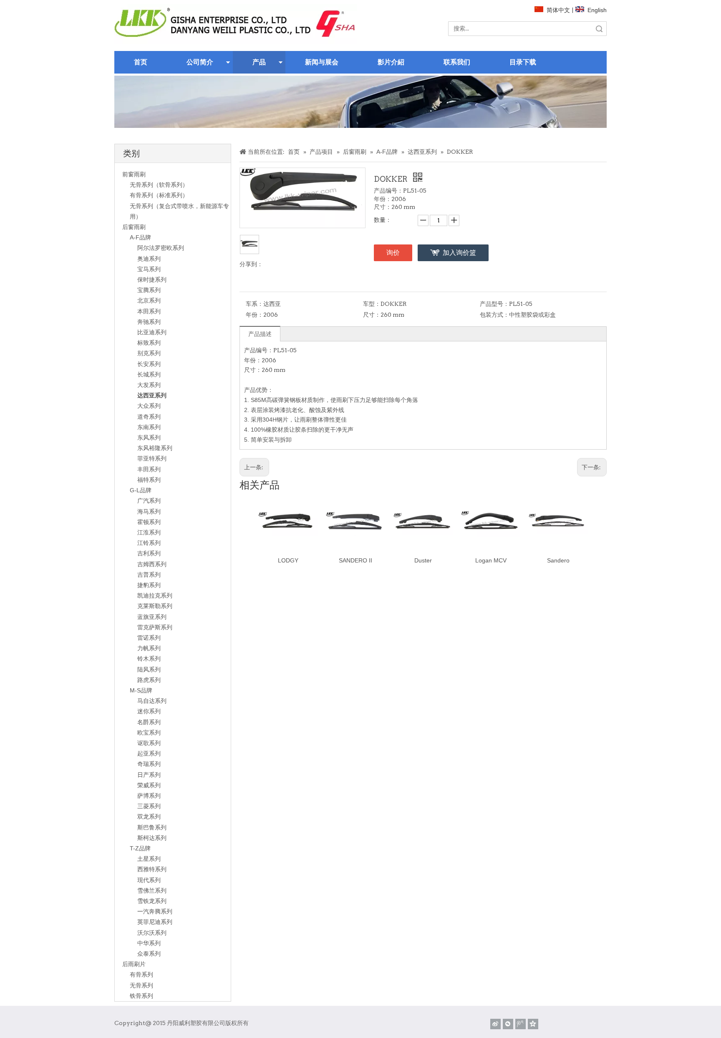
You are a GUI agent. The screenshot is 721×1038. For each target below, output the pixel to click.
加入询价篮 (459, 252)
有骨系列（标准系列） (159, 195)
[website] (235, 24)
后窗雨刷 (134, 227)
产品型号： (494, 303)
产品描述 (260, 334)
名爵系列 (149, 722)
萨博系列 (149, 795)
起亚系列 (149, 753)
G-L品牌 (140, 490)
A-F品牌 (140, 237)
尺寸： (372, 314)
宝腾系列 (149, 290)
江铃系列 (149, 542)
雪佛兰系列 (151, 890)
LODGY (288, 560)
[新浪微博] (495, 1024)
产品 (259, 62)
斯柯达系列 (151, 837)
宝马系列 (149, 269)
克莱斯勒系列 (154, 606)
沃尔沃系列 (151, 932)
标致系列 (149, 342)
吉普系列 (149, 574)
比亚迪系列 (151, 332)
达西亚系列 (151, 395)
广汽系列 (149, 500)
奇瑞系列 (149, 764)
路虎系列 (149, 680)
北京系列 (149, 300)
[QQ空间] (533, 1024)
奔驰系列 (149, 321)
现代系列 (149, 880)
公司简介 (200, 62)
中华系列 (149, 943)
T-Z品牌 (140, 848)
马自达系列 (151, 700)
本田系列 (149, 311)
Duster (423, 560)
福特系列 (149, 479)
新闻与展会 (321, 62)
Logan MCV (491, 560)
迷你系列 (149, 711)
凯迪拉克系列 (154, 595)
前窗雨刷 (134, 174)
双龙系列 (149, 816)
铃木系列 (149, 658)
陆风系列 (149, 669)
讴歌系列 (149, 743)
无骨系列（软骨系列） (159, 184)
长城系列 (149, 374)
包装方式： (494, 314)
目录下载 (522, 62)
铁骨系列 (141, 995)
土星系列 (149, 858)
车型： (372, 303)
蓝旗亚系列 (151, 616)
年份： (254, 314)
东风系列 (149, 437)
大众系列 (149, 405)
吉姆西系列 (151, 564)
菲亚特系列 (151, 458)
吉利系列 (149, 553)
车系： (254, 303)
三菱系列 (149, 806)
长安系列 (149, 364)
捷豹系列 (149, 585)
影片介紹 (391, 62)
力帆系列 (149, 648)
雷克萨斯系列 (154, 627)
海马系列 (149, 511)
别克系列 (149, 353)
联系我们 (457, 62)
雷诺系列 (149, 637)
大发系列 (149, 385)
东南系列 (149, 427)
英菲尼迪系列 (154, 921)
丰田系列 (149, 469)
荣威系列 (149, 785)
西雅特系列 (151, 869)
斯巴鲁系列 (151, 827)
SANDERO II (355, 560)
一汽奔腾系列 (154, 911)
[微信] (508, 1024)
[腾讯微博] (520, 1024)
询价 (393, 252)
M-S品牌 (141, 690)
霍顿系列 (149, 522)
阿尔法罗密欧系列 (160, 247)
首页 (140, 62)
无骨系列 (141, 985)
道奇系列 (149, 416)
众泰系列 (149, 953)
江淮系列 (149, 532)
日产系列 (149, 774)
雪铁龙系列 (151, 901)
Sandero (558, 560)
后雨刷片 (134, 964)
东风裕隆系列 (154, 448)
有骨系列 (141, 974)
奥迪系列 (149, 258)
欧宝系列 (149, 732)
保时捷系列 (151, 279)
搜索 (599, 29)
